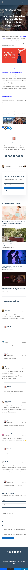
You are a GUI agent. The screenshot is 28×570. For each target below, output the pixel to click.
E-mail (4, 504)
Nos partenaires (21, 561)
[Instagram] (12, 552)
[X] (5, 128)
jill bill (6, 461)
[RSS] (20, 552)
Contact (14, 563)
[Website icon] (11, 156)
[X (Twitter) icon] (14, 156)
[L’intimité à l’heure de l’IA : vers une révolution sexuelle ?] (14, 257)
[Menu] (25, 2)
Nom (4, 500)
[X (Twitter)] (10, 552)
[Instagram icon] (17, 156)
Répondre (24, 311)
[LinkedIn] (15, 552)
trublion (7, 341)
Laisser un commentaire (8, 538)
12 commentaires (18, 10)
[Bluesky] (8, 128)
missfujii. (7, 310)
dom (6, 366)
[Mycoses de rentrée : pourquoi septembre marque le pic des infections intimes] (14, 213)
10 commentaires (10, 247)
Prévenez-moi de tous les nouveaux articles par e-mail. (15, 534)
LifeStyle (10, 10)
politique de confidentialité (17, 190)
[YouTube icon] (22, 156)
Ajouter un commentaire (8, 513)
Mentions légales (17, 559)
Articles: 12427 (14, 159)
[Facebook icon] (6, 156)
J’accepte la (15, 190)
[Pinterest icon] (19, 156)
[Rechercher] (22, 2)
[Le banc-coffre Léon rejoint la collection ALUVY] (14, 235)
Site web (4, 508)
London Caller (9, 433)
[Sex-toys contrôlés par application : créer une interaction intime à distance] (14, 279)
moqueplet (8, 401)
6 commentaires (10, 269)
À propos (9, 559)
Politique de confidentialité (9, 561)
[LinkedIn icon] (9, 156)
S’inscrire (14, 188)
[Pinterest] (18, 552)
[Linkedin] (10, 128)
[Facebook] (3, 128)
